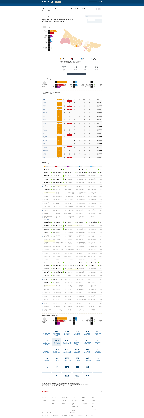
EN (91, 1)
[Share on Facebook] (99, 9)
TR (90, 1)
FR (94, 1)
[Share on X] (97, 9)
